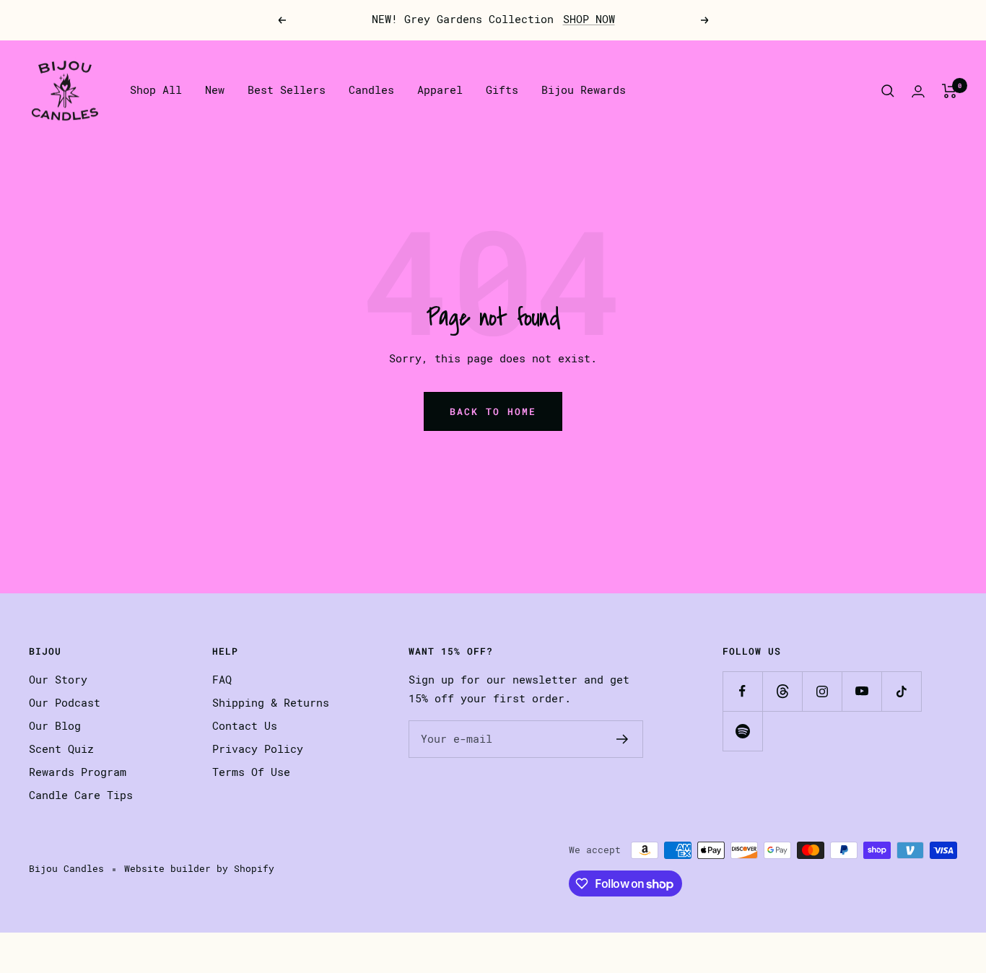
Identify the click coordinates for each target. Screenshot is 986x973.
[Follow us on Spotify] (742, 731)
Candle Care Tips (81, 795)
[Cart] (949, 91)
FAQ (222, 679)
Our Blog (55, 726)
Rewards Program (77, 772)
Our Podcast (64, 703)
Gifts (502, 90)
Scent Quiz (61, 749)
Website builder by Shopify (199, 868)
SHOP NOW (589, 19)
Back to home (493, 411)
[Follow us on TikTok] (901, 691)
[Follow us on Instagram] (822, 691)
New (214, 90)
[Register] (622, 739)
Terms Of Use (251, 772)
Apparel (440, 90)
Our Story (58, 679)
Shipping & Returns (270, 703)
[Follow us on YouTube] (861, 691)
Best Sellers (287, 90)
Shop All (156, 90)
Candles (371, 90)
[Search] (887, 90)
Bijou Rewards (583, 90)
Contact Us (244, 726)
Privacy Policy (257, 749)
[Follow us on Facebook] (742, 691)
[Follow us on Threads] (782, 691)
